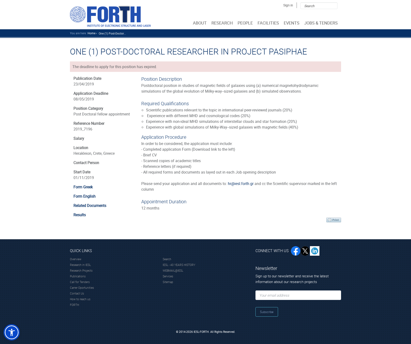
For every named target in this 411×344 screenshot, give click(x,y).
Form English (84, 196)
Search (167, 259)
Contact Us (77, 293)
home (91, 33)
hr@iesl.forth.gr (241, 183)
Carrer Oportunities (82, 287)
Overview (75, 259)
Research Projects (81, 270)
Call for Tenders (80, 282)
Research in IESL (80, 265)
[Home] (110, 16)
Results (79, 214)
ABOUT (200, 23)
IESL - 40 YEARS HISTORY (179, 265)
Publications (78, 276)
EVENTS (291, 23)
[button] (12, 332)
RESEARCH (222, 23)
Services (168, 276)
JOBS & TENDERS (321, 23)
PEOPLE (245, 23)
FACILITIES (268, 23)
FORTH (74, 305)
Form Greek (83, 186)
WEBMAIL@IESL (173, 270)
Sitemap (168, 282)
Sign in (288, 5)
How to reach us (80, 299)
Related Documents (89, 205)
